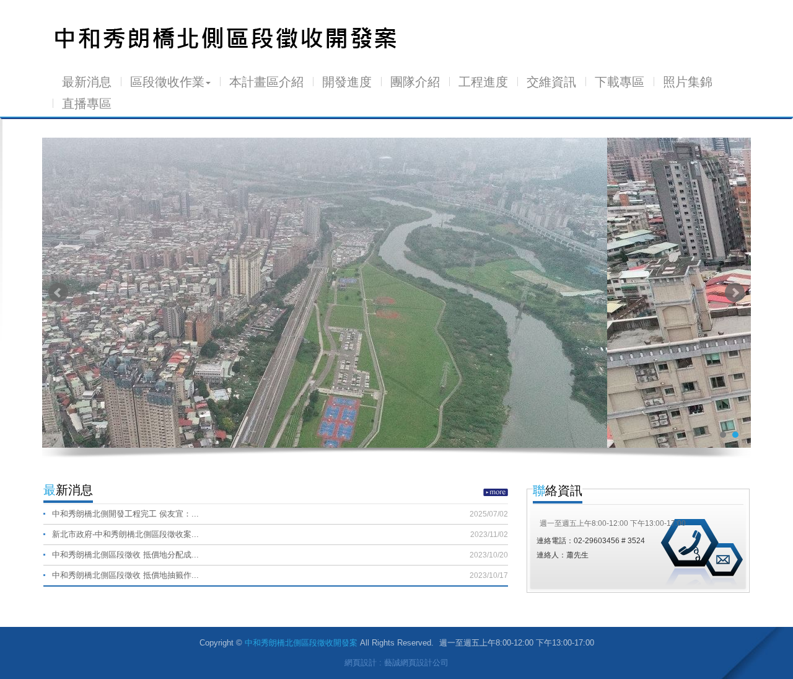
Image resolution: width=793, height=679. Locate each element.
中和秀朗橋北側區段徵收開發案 (227, 38)
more (495, 492)
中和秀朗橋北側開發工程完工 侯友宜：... (280, 513)
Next (735, 293)
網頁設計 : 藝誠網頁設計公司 (396, 662)
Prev (58, 293)
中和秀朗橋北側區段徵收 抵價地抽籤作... (280, 575)
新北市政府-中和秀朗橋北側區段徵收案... (280, 534)
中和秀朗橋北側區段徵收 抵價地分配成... (280, 554)
